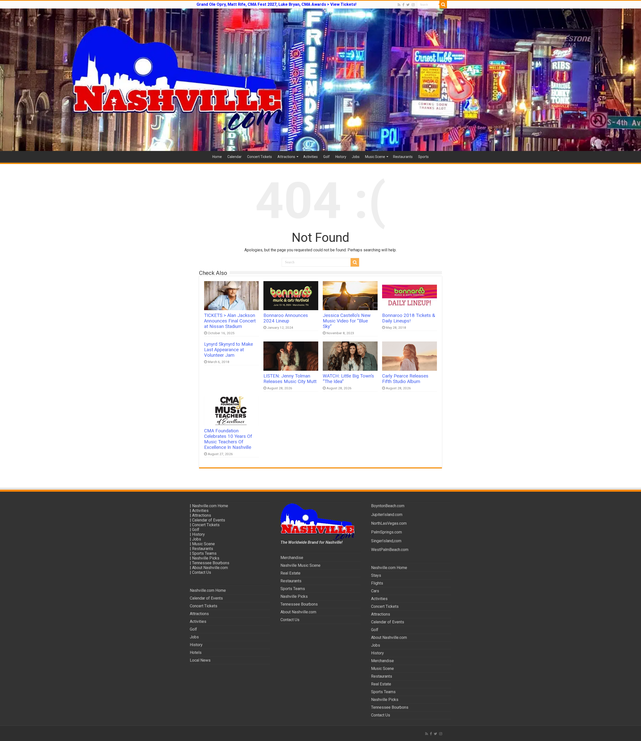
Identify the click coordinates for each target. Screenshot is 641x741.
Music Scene (375, 157)
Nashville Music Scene (300, 565)
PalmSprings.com (386, 532)
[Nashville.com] (320, 80)
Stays (376, 575)
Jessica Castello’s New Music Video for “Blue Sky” (347, 321)
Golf (326, 157)
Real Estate (290, 573)
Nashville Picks (205, 558)
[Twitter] (408, 5)
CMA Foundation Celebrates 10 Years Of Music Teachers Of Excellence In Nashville (228, 439)
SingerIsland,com (386, 540)
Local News (200, 660)
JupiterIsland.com (386, 514)
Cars (375, 591)
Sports (423, 157)
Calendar (234, 157)
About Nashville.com (210, 567)
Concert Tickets (259, 157)
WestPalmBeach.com (389, 549)
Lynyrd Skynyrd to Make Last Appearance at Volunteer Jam (228, 349)
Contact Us (201, 572)
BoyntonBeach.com (387, 505)
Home (217, 157)
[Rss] (399, 5)
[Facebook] (403, 5)
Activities (310, 157)
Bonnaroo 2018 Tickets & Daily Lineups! (408, 318)
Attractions (286, 157)
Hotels (196, 652)
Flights (377, 583)
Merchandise (291, 557)
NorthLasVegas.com (389, 523)
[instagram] (413, 5)
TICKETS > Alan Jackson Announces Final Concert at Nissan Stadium (230, 321)
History (340, 157)
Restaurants (403, 157)
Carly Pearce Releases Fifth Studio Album (405, 378)
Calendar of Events (208, 520)
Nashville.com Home (210, 505)
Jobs (356, 157)
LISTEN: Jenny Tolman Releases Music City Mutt (289, 378)
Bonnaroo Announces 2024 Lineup (285, 318)
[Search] (443, 4)
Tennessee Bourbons (210, 563)
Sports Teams (204, 553)
